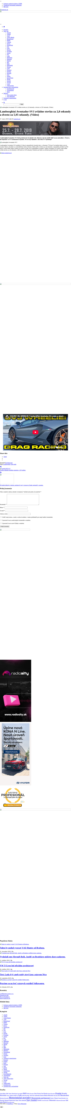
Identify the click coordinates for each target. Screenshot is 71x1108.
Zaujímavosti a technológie (10, 87)
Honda (9, 50)
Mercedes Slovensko (4, 1098)
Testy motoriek (22, 1100)
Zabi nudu (13, 464)
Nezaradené (6, 1052)
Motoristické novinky (20, 1097)
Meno (2, 507)
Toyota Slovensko (45, 1100)
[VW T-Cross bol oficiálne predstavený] (11, 962)
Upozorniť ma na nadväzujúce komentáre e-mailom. (16, 520)
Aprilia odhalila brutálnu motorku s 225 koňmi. (13, 470)
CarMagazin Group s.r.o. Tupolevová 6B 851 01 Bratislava (7, 995)
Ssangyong (12, 1100)
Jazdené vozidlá (13, 1095)
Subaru (16, 1100)
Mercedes (50, 1095)
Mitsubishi (10, 65)
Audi (8, 36)
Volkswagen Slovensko (60, 1100)
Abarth (9, 33)
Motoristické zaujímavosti (40, 1098)
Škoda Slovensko (10, 1102)
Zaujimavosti (10, 88)
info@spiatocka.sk (5, 998)
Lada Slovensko (25, 1095)
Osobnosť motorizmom (9, 98)
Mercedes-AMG (57, 1095)
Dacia (8, 43)
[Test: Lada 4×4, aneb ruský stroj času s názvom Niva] (15, 971)
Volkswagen (10, 85)
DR (4, 1029)
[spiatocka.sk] (4, 26)
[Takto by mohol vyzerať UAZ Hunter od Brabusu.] (14, 944)
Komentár (3, 504)
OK (1, 1107)
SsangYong (10, 78)
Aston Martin (10, 37)
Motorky (5, 93)
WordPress (10, 1103)
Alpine (9, 34)
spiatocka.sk (17, 119)
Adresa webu (3, 514)
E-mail (2, 510)
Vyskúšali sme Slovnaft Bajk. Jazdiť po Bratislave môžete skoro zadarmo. (32, 957)
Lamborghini (6, 464)
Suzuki (9, 81)
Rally (8, 92)
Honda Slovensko (51, 1093)
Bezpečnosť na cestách (17, 1093)
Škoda (8, 79)
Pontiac (9, 71)
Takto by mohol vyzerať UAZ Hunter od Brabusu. (22, 948)
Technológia (10, 90)
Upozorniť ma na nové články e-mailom (13, 523)
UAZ (8, 84)
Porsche (2, 1100)
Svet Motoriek (11, 96)
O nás (5, 99)
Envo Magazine (22, 1103)
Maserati (9, 59)
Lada (8, 56)
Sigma (8, 76)
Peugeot (9, 70)
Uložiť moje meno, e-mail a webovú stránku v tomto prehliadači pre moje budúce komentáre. (27, 517)
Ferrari (39, 1093)
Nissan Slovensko (62, 1098)
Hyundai (9, 51)
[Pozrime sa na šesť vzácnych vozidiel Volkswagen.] (14, 979)
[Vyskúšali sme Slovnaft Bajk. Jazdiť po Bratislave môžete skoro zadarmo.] (21, 953)
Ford (8, 48)
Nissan (9, 67)
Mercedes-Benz (64, 1095)
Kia (8, 54)
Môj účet (5, 7)
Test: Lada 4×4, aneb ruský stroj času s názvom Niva (23, 974)
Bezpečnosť (10, 39)
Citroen (9, 42)
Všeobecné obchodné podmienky (12, 5)
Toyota (9, 82)
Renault (9, 73)
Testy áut (5, 31)
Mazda (9, 60)
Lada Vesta (32, 1095)
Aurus (10, 1093)
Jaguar (8, 53)
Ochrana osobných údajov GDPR (12, 3)
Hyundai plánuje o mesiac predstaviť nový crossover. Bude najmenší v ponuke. (21, 485)
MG (8, 62)
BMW (8, 40)
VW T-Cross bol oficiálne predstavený (17, 965)
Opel (8, 68)
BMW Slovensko (30, 1093)
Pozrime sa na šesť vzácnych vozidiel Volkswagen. (22, 983)
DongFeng (10, 45)
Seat (8, 74)
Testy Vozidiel (31, 1100)
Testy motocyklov (12, 95)
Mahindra (9, 57)
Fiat (8, 46)
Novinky (5, 29)
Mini (8, 64)
